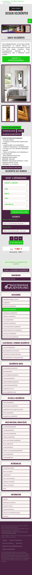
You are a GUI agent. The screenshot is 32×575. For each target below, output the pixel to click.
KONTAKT (5, 499)
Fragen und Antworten (8, 485)
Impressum (5, 516)
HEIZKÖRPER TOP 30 (8, 388)
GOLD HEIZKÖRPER (8, 444)
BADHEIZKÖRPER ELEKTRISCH (11, 351)
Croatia (11, 535)
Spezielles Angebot (8, 506)
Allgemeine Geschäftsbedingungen (11, 512)
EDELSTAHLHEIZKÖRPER (9, 433)
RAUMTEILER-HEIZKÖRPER (10, 416)
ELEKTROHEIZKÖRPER (9, 347)
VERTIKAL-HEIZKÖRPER (9, 316)
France (15, 535)
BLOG (4, 488)
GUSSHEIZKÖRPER (8, 447)
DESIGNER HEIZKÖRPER (17, 1)
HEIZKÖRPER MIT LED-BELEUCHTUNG (13, 409)
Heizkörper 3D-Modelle (8, 481)
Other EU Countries (11, 537)
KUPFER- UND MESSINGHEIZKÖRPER (12, 450)
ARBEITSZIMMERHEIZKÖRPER (11, 382)
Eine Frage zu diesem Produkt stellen (11, 167)
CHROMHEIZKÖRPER (8, 430)
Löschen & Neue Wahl (20, 212)
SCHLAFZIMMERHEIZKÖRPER (10, 375)
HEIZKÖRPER (6, 1)
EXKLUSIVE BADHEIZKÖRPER (10, 337)
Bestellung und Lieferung (9, 502)
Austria (3, 535)
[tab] (11, 127)
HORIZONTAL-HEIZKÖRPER (10, 313)
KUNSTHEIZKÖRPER (8, 402)
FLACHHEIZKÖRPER (8, 320)
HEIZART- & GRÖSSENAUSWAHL (16, 59)
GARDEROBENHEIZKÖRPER (10, 385)
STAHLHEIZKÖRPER (8, 454)
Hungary (25, 535)
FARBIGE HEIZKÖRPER (9, 437)
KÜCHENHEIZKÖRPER (9, 378)
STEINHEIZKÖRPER (8, 457)
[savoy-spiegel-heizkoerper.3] (24, 113)
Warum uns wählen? (8, 471)
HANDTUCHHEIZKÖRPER (9, 306)
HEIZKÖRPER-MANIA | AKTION (10, 299)
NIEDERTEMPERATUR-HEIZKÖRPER (12, 330)
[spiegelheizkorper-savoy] (8, 113)
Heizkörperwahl (7, 475)
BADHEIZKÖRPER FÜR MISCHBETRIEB (13, 357)
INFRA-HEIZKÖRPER (8, 413)
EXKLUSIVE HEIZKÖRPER (9, 333)
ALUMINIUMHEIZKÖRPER (9, 427)
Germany (20, 535)
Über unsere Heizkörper (9, 478)
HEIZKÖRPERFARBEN (8, 468)
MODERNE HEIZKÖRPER (9, 323)
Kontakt (4, 540)
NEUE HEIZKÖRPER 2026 (9, 392)
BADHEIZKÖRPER (7, 371)
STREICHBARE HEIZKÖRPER (10, 406)
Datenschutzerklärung (8, 509)
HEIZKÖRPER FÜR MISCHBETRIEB (12, 354)
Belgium (7, 535)
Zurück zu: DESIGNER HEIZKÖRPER (16, 270)
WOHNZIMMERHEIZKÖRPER (10, 368)
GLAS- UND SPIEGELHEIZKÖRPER (12, 440)
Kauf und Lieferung (7, 543)
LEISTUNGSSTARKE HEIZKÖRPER (11, 326)
